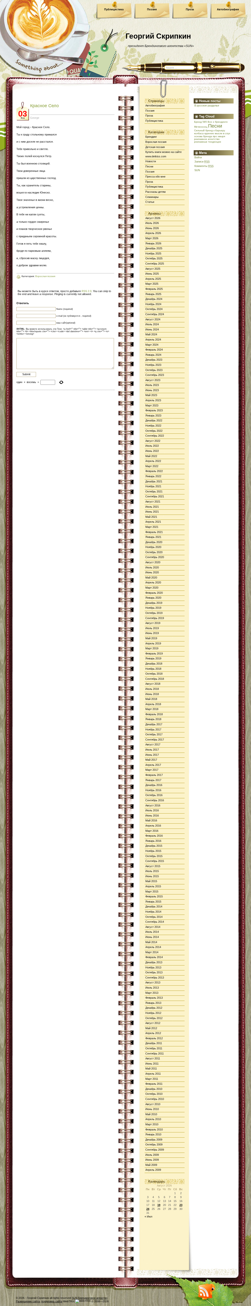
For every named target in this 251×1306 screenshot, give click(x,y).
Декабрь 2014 (153, 906)
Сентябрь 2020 (154, 557)
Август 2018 (152, 683)
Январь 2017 (153, 780)
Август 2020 (152, 562)
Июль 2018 (152, 688)
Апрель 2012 (153, 1033)
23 (180, 1204)
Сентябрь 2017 (154, 739)
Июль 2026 (152, 223)
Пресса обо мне (155, 176)
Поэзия (152, 9)
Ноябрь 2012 (153, 1012)
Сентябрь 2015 (154, 861)
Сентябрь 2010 (154, 1099)
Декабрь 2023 (153, 359)
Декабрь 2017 (153, 724)
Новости (150, 161)
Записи (202, 161)
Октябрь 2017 (154, 734)
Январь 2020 (153, 597)
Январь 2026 (153, 243)
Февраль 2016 (154, 835)
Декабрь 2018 (153, 663)
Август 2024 (152, 319)
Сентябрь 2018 (154, 678)
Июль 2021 (152, 506)
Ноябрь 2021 (153, 486)
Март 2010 (151, 1124)
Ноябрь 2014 (153, 911)
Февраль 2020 (154, 592)
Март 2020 (151, 587)
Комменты (203, 165)
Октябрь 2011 (153, 1048)
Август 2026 (152, 218)
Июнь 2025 (152, 273)
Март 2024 (151, 344)
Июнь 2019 (152, 633)
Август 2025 (152, 268)
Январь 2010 (153, 1134)
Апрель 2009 (153, 1169)
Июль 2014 (152, 931)
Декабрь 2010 (153, 1088)
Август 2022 (152, 440)
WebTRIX (69, 1301)
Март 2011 (151, 1078)
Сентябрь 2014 (154, 921)
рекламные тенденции (207, 141)
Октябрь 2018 (154, 673)
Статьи (149, 201)
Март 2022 (151, 466)
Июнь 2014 (152, 936)
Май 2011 (151, 1068)
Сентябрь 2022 (154, 435)
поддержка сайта (51, 1301)
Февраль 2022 (154, 471)
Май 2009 (151, 1164)
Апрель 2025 (153, 278)
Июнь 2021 (152, 511)
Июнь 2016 (152, 815)
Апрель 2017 (153, 764)
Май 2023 (151, 395)
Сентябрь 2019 (154, 618)
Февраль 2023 (154, 410)
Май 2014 (151, 942)
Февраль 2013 (154, 997)
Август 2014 (152, 926)
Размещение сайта (28, 1301)
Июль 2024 (152, 324)
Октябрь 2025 (154, 258)
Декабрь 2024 (153, 298)
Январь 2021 (153, 536)
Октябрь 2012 (154, 1018)
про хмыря (219, 136)
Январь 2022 (153, 476)
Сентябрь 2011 (154, 1053)
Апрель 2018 (153, 704)
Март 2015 (151, 891)
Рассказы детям (155, 191)
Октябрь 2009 (154, 1144)
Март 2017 (151, 769)
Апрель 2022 (153, 461)
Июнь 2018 (152, 694)
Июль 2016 (152, 810)
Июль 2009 (152, 1154)
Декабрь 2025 (153, 248)
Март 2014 (151, 952)
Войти (198, 157)
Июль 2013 (152, 987)
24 (147, 1208)
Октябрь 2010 (154, 1093)
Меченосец (200, 126)
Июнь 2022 (152, 450)
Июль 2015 (152, 871)
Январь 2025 (153, 294)
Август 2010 (152, 1104)
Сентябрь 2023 (154, 374)
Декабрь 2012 (153, 1007)
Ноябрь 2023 (153, 364)
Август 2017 (152, 744)
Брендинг (151, 136)
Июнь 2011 (152, 1063)
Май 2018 (151, 699)
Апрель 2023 (153, 400)
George (34, 117)
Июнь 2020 (152, 572)
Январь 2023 (153, 415)
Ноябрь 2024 (153, 304)
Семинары (152, 196)
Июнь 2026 (152, 228)
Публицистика (114, 9)
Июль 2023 (152, 385)
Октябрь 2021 (154, 491)
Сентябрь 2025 (154, 263)
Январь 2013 (153, 1002)
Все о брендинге (218, 121)
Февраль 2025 (154, 288)
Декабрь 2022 (153, 420)
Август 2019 (152, 623)
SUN (197, 170)
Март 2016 (151, 830)
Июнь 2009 (152, 1159)
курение (209, 133)
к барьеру (219, 130)
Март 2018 (151, 709)
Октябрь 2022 (154, 430)
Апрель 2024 (153, 339)
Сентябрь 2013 (154, 977)
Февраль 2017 (154, 774)
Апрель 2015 (153, 886)
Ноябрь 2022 (153, 425)
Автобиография (228, 9)
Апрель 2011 (153, 1073)
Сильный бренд (203, 130)
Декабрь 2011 (153, 1043)
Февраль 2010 (154, 1129)
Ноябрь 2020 (153, 547)
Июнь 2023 (152, 390)
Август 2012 (152, 1023)
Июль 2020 (152, 567)
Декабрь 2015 (153, 845)
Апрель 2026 (153, 233)
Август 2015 (152, 866)
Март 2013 (151, 992)
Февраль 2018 (154, 714)
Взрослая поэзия (155, 141)
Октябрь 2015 (154, 856)
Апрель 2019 (153, 643)
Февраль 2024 (154, 349)
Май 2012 (151, 1028)
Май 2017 (151, 759)
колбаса (199, 133)
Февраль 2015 (154, 896)
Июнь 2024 (152, 329)
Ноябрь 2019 (153, 607)
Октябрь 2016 (154, 795)
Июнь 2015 (152, 876)
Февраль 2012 (154, 1038)
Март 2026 (151, 238)
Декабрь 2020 (153, 542)
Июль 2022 (152, 445)
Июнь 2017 (152, 754)
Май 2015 (151, 881)
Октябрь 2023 (154, 370)
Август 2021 (152, 501)
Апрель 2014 (153, 947)
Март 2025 (151, 283)
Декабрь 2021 (153, 481)
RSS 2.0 (86, 291)
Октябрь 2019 (154, 612)
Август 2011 (152, 1058)
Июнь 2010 (152, 1109)
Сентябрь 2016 (154, 800)
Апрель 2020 (153, 582)
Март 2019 (151, 648)
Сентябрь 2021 (154, 496)
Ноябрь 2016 (153, 790)
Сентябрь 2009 (154, 1149)
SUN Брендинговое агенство (89, 1297)
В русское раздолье (206, 105)
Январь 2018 (153, 719)
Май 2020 (151, 577)
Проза (190, 9)
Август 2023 (152, 380)
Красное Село (44, 105)
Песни (149, 166)
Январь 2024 (153, 354)
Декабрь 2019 (153, 602)
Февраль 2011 (154, 1083)
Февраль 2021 (154, 532)
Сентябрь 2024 (154, 314)
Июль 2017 (152, 749)
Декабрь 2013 (153, 962)
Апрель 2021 (153, 521)
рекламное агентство (207, 139)
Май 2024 (151, 334)
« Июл (148, 1216)
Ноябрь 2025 (153, 253)
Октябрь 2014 (154, 916)
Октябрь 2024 (154, 309)
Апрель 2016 (153, 825)
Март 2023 (151, 405)
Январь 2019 (153, 658)
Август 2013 (152, 982)
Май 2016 (151, 820)
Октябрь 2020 (154, 552)
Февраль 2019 (154, 653)
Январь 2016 (153, 840)
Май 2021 (151, 516)
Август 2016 (152, 805)
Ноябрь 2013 (153, 967)
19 (158, 1204)
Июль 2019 (152, 628)
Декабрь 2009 (153, 1139)
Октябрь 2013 (154, 972)
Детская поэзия (155, 147)
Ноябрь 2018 (153, 668)
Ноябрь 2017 (153, 729)
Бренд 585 (200, 121)
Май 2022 (151, 456)
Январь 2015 (153, 901)
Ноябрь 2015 (153, 850)
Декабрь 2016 (153, 785)
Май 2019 (151, 638)
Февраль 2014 (154, 957)
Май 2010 (151, 1114)
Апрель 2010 (153, 1119)
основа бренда (203, 136)
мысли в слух (222, 133)
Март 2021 (151, 526)
